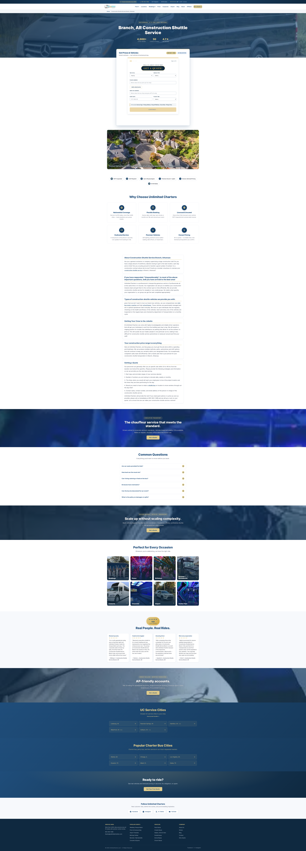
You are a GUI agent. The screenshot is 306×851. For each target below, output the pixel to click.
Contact (181, 835)
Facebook (190, 847)
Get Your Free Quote (153, 789)
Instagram (198, 847)
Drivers (181, 830)
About (183, 6)
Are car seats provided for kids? (153, 466)
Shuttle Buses (158, 835)
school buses (147, 305)
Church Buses (158, 840)
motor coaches (132, 305)
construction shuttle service (133, 270)
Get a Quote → (198, 6)
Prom (158, 6)
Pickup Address (134, 80)
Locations (144, 6)
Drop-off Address (134, 90)
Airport (173, 6)
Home (108, 11)
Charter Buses (158, 830)
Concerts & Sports (135, 840)
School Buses (158, 838)
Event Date (132, 96)
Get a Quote (153, 437)
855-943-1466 (145, 1)
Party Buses (157, 827)
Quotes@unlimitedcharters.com (113, 834)
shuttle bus (151, 385)
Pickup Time (156, 96)
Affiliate (189, 6)
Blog (178, 6)
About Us (181, 827)
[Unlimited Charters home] (110, 7)
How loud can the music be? (153, 472)
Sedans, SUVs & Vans (160, 832)
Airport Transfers (134, 832)
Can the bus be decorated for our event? (153, 491)
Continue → (153, 109)
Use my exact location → (153, 716)
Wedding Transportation (136, 827)
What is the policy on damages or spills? (153, 497)
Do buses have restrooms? (153, 485)
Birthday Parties (134, 835)
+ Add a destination (136, 87)
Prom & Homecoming (135, 830)
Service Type (157, 72)
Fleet (137, 6)
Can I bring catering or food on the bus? (153, 478)
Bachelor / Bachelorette (136, 838)
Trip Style (132, 72)
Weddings (152, 6)
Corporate (165, 6)
